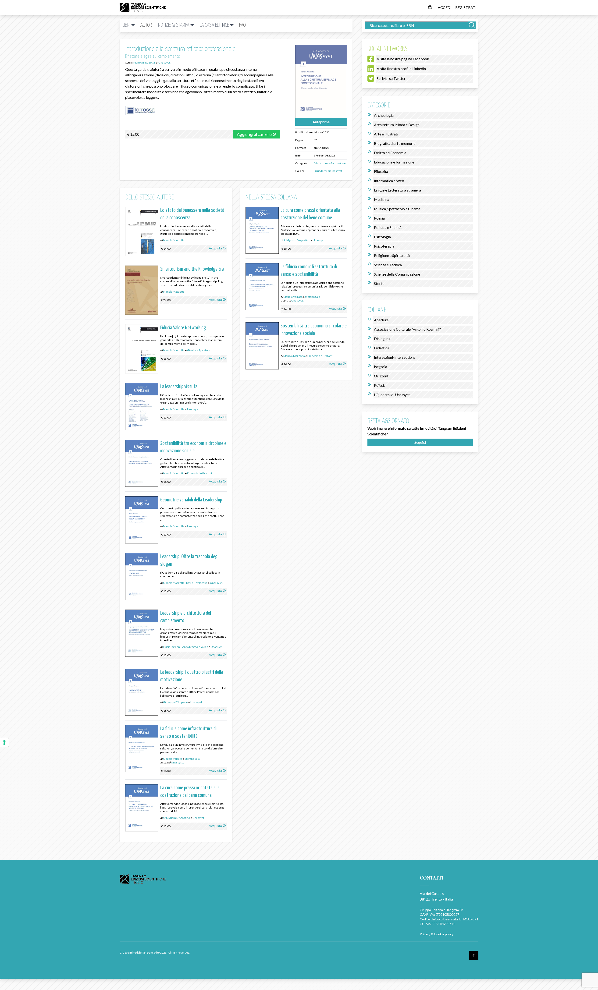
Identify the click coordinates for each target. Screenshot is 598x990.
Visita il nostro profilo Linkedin (401, 68)
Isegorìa (380, 366)
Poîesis (379, 385)
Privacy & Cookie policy (436, 934)
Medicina (381, 199)
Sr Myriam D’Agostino (176, 818)
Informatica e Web (389, 180)
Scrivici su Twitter (391, 78)
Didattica (381, 348)
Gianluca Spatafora (198, 350)
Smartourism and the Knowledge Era (192, 269)
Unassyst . (193, 409)
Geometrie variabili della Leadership (191, 500)
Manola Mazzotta (174, 240)
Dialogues (382, 338)
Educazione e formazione (330, 163)
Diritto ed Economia (390, 152)
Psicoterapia (384, 246)
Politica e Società (388, 227)
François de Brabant (199, 473)
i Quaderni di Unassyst (328, 171)
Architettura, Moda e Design (397, 124)
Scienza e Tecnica (388, 265)
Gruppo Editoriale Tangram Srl (441, 910)
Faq (242, 25)
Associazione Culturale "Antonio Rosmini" (407, 329)
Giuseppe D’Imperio (175, 702)
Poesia (379, 218)
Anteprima (321, 122)
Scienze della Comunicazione (397, 274)
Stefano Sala (192, 758)
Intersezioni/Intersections (394, 357)
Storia (379, 283)
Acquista (215, 248)
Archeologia (384, 115)
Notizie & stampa (174, 25)
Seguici (420, 442)
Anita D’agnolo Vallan (195, 647)
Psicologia (382, 236)
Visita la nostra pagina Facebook (403, 59)
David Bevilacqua (196, 583)
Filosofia (381, 171)
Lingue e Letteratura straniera (397, 190)
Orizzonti (381, 376)
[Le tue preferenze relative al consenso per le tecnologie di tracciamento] (4, 742)
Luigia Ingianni (172, 647)
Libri (126, 25)
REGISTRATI (466, 7)
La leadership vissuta (178, 386)
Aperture (381, 320)
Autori (146, 25)
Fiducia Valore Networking (183, 327)
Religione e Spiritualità (392, 255)
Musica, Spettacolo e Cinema (397, 208)
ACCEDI (445, 7)
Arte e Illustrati (386, 134)
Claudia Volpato (172, 758)
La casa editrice (214, 25)
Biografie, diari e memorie (394, 143)
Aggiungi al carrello (254, 134)
